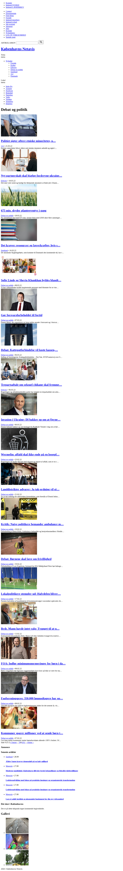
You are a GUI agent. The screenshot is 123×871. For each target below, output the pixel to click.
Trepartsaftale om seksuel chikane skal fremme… (31, 384)
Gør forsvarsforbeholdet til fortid (21, 315)
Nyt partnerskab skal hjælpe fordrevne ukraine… (31, 175)
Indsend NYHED (12, 5)
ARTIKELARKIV (8, 43)
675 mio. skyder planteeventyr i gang (23, 210)
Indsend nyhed (11, 22)
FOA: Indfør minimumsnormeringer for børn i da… (33, 663)
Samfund (14, 72)
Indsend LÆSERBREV (15, 7)
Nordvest (9, 91)
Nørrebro (9, 95)
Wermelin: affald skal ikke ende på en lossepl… (30, 454)
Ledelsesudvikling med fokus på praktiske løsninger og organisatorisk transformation (40, 780)
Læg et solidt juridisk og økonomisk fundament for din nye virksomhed (35, 799)
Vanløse (9, 99)
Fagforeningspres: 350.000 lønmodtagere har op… (32, 698)
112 (12, 74)
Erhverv (14, 67)
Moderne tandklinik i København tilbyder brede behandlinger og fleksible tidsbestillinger (42, 771)
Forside (8, 18)
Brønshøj (9, 93)
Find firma (10, 16)
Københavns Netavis (18, 49)
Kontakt (9, 3)
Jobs (7, 29)
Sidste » (31, 742)
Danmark (14, 76)
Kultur (13, 65)
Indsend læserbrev (13, 20)
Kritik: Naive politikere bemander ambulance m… (32, 524)
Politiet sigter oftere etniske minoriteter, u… (28, 140)
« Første (13, 742)
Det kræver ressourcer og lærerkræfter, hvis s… (30, 245)
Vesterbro (9, 102)
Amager (9, 89)
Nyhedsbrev (10, 33)
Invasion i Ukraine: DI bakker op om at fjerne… (31, 419)
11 (24, 742)
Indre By (9, 86)
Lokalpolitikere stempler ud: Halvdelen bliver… (31, 593)
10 (22, 742)
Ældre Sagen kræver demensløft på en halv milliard (27, 761)
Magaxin (9, 766)
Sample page (10, 37)
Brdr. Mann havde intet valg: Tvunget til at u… (30, 628)
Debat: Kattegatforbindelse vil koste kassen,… (29, 350)
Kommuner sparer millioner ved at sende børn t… (32, 733)
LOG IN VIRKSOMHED (16, 35)
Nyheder (9, 61)
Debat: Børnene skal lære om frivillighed (26, 558)
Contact (9, 11)
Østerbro (9, 104)
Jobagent (9, 26)
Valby (8, 97)
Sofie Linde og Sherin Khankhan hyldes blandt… (31, 280)
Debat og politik (17, 70)
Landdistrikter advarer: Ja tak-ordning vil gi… (30, 489)
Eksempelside (11, 13)
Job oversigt (10, 24)
